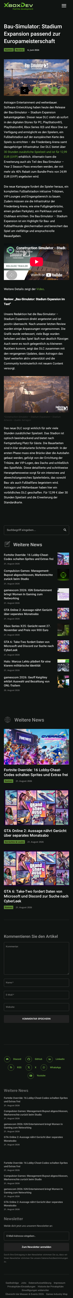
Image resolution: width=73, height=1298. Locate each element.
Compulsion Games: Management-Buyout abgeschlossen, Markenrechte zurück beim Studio (28, 575)
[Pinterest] (54, 90)
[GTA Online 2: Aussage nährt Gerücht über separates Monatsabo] (63, 613)
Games (8, 49)
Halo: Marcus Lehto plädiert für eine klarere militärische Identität (27, 663)
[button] (21, 1287)
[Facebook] (36, 90)
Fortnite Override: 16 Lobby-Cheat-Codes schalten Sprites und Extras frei (29, 557)
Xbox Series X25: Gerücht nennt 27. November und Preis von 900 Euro (27, 628)
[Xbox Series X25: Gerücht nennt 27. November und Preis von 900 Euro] (63, 630)
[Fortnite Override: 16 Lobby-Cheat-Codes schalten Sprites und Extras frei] (63, 559)
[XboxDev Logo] (18, 6)
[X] (45, 90)
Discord (17, 1059)
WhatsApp (55, 1067)
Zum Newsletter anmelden (36, 1247)
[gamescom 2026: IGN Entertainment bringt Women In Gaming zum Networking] (63, 594)
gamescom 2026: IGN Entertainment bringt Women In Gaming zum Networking (28, 594)
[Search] (65, 530)
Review (19, 49)
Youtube (41, 1075)
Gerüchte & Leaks (14, 841)
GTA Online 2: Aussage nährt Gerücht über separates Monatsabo (28, 612)
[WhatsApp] (63, 90)
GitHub (38, 1059)
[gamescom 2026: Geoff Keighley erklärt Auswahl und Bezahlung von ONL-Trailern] (63, 681)
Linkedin (60, 1059)
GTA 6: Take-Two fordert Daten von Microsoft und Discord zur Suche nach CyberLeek (29, 646)
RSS (19, 1067)
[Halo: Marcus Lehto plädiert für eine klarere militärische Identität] (63, 665)
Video (40, 289)
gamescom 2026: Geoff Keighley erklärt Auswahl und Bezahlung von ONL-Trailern (26, 681)
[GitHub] (29, 1059)
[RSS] (11, 1067)
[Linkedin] (50, 1059)
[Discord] (7, 1059)
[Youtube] (31, 1076)
